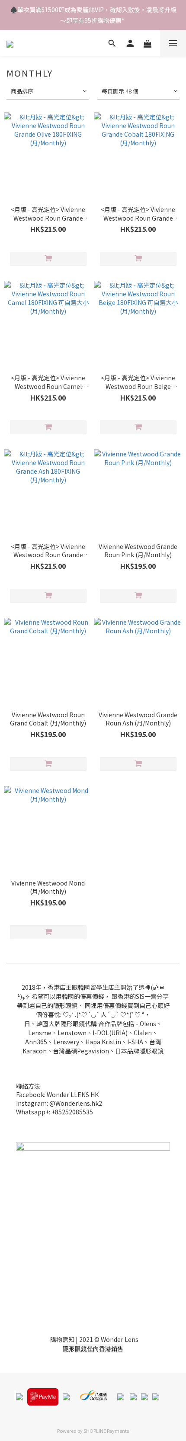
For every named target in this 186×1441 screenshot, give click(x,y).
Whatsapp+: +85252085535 (54, 1111)
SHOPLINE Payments (106, 1430)
